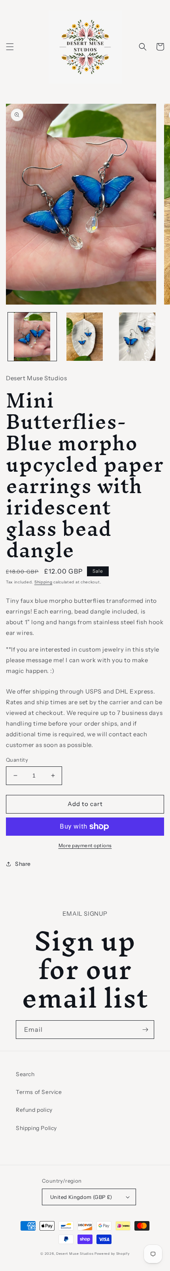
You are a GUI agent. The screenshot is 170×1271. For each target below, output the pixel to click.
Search (25, 1074)
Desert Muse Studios (74, 1254)
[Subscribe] (145, 1029)
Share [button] (23, 863)
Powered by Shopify (112, 1254)
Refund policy (34, 1109)
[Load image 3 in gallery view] (137, 337)
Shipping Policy (36, 1128)
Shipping (43, 582)
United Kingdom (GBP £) (81, 1197)
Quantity (17, 760)
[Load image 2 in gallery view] (84, 337)
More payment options (85, 845)
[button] (10, 46)
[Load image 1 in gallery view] (32, 337)
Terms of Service (39, 1092)
